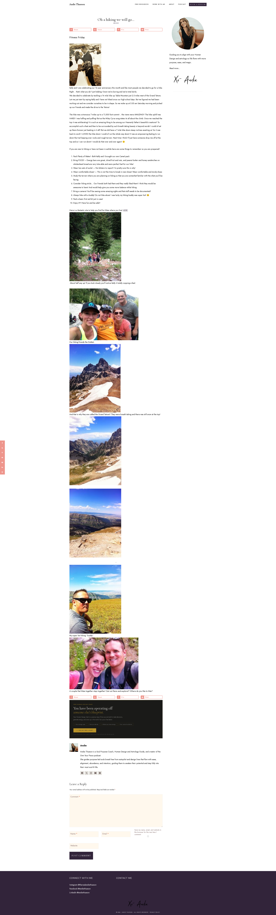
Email (105, 834)
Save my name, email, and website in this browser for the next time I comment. (147, 832)
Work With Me (159, 4)
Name (73, 834)
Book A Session (197, 4)
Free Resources (142, 4)
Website (73, 845)
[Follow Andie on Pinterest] (100, 773)
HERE (125, 210)
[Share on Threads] (2, 472)
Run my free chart (86, 730)
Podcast (182, 4)
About (171, 4)
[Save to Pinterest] (2, 452)
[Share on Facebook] (2, 443)
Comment (75, 797)
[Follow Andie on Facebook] (82, 773)
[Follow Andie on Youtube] (95, 773)
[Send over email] (2, 457)
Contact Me (124, 878)
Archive (116, 23)
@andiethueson (84, 888)
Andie (83, 745)
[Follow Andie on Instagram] (91, 773)
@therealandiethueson (87, 884)
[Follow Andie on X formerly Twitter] (87, 773)
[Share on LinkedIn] (2, 467)
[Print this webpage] (2, 462)
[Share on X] (2, 447)
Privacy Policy (155, 912)
